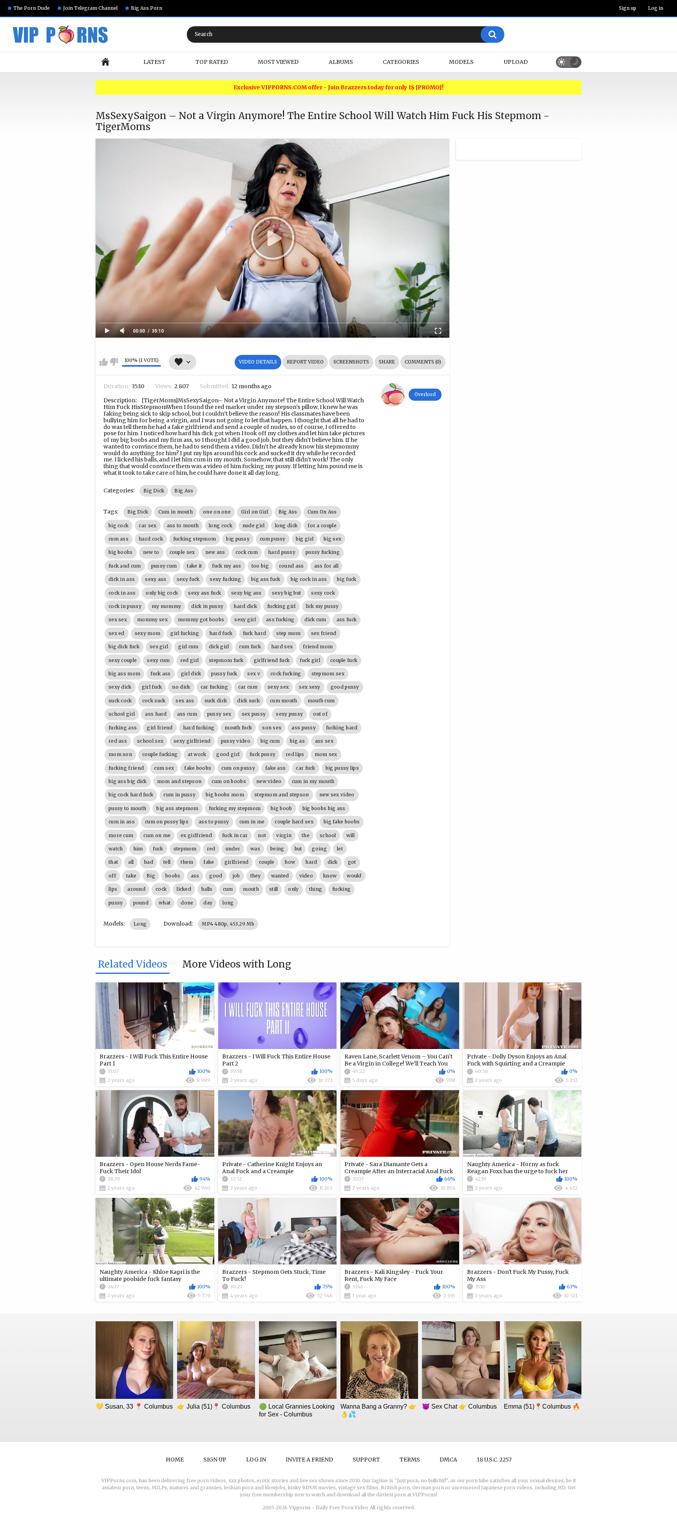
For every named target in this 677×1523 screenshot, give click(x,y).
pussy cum (164, 566)
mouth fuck (238, 728)
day (207, 903)
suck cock (120, 701)
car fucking (214, 687)
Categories (401, 61)
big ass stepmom (177, 808)
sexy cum (158, 660)
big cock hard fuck (131, 795)
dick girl (219, 646)
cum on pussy (238, 768)
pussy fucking (323, 552)
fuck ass (160, 673)
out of (320, 714)
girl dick (191, 673)
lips (113, 889)
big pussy (238, 539)
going (319, 849)
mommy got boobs (201, 619)
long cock (220, 525)
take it (194, 566)
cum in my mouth (313, 781)
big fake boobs (342, 822)
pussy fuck (224, 673)
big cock (119, 525)
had (148, 862)
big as (297, 741)
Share (387, 362)
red (211, 849)
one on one (217, 512)
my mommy (166, 606)
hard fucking (199, 728)
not (262, 835)
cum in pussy (179, 795)
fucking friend (126, 768)
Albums (341, 61)
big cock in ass (309, 579)
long (228, 903)
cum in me (252, 822)
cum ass (119, 539)
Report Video (305, 362)
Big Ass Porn (146, 8)
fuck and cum (125, 566)
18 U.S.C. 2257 (494, 1459)
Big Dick (153, 491)
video (306, 876)
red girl (189, 660)
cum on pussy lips (166, 822)
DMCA (448, 1459)
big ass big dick (128, 781)
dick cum (315, 619)
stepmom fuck (226, 660)
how (289, 862)
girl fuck (152, 687)
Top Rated (211, 61)
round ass (291, 566)
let (340, 849)
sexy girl (245, 619)
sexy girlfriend (192, 741)
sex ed (117, 633)
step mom (288, 633)
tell (166, 862)
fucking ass (123, 728)
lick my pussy (322, 606)
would (354, 876)
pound (141, 903)
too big (260, 566)
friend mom (318, 646)
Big (151, 876)
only (293, 889)
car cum (247, 687)
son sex (271, 728)
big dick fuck (124, 646)
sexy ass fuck (204, 593)
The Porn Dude (31, 8)
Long (140, 924)
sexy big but (286, 593)
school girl (122, 714)
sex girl (159, 646)
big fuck (346, 579)
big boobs (121, 552)
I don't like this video (114, 362)
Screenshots (351, 362)
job (236, 876)
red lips (295, 754)
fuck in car (235, 835)
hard (311, 862)
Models (461, 61)
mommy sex (152, 619)
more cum (121, 835)
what (164, 903)
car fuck (305, 768)
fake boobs (197, 768)
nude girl (254, 525)
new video (269, 781)
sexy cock (323, 593)
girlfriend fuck (272, 660)
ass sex (324, 741)
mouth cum (321, 701)
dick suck (248, 701)
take (131, 876)
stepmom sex (327, 673)
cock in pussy (125, 606)
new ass (215, 552)
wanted (280, 876)
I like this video (104, 362)
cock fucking (285, 673)
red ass (118, 741)
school (328, 835)
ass (195, 876)
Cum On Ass (322, 512)
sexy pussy (289, 714)
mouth (251, 889)
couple (267, 862)
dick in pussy (207, 606)
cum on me (156, 835)
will (350, 835)
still (273, 889)
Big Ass (183, 491)
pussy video (235, 741)
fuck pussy (262, 754)
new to (151, 552)
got (352, 862)
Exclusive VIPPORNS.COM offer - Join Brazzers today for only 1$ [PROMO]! (338, 87)
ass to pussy (214, 822)
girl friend (159, 728)
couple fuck (343, 660)
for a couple (322, 525)
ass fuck (347, 619)
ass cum (187, 714)
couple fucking (159, 754)
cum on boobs (229, 781)
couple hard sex (294, 822)
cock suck (154, 701)
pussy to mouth (127, 808)
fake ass (275, 768)
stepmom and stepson (281, 795)
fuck (158, 849)
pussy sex (219, 714)
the (306, 835)
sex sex (118, 619)
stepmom (185, 849)
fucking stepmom (194, 539)
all (131, 862)
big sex (332, 539)
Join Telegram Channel (90, 8)
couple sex (182, 552)
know (330, 876)
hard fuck (221, 633)
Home (105, 62)
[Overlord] (393, 395)
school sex (150, 741)
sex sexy (309, 687)
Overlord (425, 394)
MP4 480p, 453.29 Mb (228, 924)
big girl (304, 539)
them (187, 862)
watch (116, 849)
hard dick (245, 606)
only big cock (162, 593)
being (277, 849)
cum (228, 889)
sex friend (324, 633)
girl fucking (184, 633)
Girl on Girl (254, 512)
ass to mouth (183, 525)
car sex (147, 525)
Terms (410, 1459)
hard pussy (281, 552)
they (255, 876)
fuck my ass (226, 566)
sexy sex (278, 687)
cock (161, 889)
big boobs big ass (324, 808)
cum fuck (250, 646)
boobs (173, 876)
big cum (270, 741)
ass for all (326, 566)
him (138, 849)
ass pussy (303, 728)
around (136, 889)
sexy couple (123, 660)
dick (333, 862)
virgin (283, 835)
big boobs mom (225, 795)
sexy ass (155, 579)
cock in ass (122, 593)
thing (315, 889)
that (113, 862)
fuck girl (310, 660)
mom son (120, 754)
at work (197, 754)
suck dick (216, 701)
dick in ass (122, 579)
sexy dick (120, 687)
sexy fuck (188, 579)
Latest (154, 61)
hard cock (151, 539)
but (298, 849)
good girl (227, 754)
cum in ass (122, 822)
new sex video (337, 795)
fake (208, 862)
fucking (341, 889)
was (255, 849)
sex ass (185, 701)
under (233, 849)
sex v (253, 673)
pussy (116, 903)
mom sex (326, 754)
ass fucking (280, 619)
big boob (281, 808)
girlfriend (236, 862)
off (112, 876)
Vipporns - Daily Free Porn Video (328, 1507)
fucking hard (342, 728)
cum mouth (283, 701)
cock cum (246, 552)
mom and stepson (179, 781)
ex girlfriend (196, 835)
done (187, 903)
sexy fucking (225, 579)
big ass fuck (266, 579)
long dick (286, 525)
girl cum (188, 646)
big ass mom (124, 673)
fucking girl (281, 606)
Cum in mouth (175, 512)
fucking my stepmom (235, 808)
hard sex (282, 646)
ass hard (156, 714)
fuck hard (254, 633)
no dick (181, 687)
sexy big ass (246, 593)
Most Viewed (278, 61)
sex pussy (254, 714)
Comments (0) (423, 362)
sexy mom (147, 633)
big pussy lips (342, 768)
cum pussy (273, 539)
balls (207, 889)
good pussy (345, 687)
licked (184, 889)
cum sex (164, 768)
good (215, 876)
